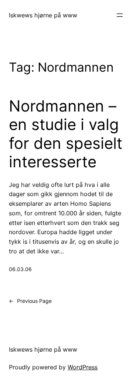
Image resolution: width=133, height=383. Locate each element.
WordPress (83, 367)
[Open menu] (119, 15)
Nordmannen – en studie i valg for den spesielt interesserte (65, 134)
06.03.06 (20, 269)
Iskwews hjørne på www (43, 15)
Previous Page (30, 301)
